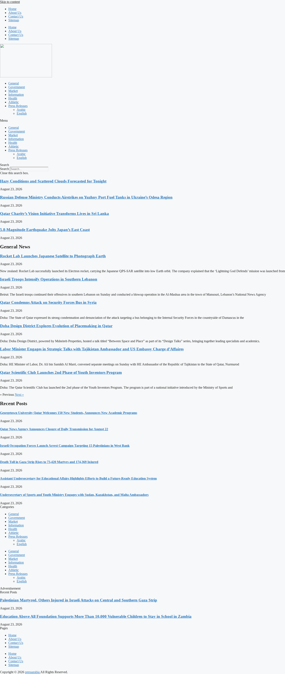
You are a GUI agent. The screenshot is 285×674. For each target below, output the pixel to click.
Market (13, 91)
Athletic (13, 102)
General (13, 83)
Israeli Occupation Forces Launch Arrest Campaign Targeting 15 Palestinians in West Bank (65, 445)
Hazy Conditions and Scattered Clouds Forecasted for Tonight (53, 181)
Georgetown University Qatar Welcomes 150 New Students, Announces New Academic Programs (68, 413)
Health (12, 98)
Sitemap (13, 20)
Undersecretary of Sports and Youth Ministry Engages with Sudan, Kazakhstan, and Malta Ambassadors (74, 495)
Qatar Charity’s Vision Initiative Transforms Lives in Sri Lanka (54, 213)
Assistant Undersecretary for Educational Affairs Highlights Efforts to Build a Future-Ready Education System (78, 478)
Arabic (21, 109)
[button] (142, 121)
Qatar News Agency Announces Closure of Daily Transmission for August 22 (54, 429)
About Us (14, 12)
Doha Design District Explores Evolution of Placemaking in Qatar (56, 326)
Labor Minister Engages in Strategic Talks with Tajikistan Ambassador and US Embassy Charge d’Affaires (92, 349)
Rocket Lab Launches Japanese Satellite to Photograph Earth (53, 256)
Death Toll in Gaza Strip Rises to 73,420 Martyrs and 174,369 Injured (49, 462)
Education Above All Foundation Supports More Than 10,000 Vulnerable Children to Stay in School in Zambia (96, 616)
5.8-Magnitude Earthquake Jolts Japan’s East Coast (45, 229)
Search (4, 169)
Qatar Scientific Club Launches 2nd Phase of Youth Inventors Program (61, 372)
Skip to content (10, 2)
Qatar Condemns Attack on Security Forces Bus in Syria (48, 302)
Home (12, 9)
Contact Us (15, 16)
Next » (19, 394)
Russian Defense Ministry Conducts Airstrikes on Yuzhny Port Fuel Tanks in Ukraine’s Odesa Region (86, 197)
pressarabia (32, 672)
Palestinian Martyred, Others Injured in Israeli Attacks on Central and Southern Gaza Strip (78, 600)
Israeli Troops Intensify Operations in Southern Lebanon (48, 279)
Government (16, 87)
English (22, 113)
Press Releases (18, 106)
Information (16, 94)
